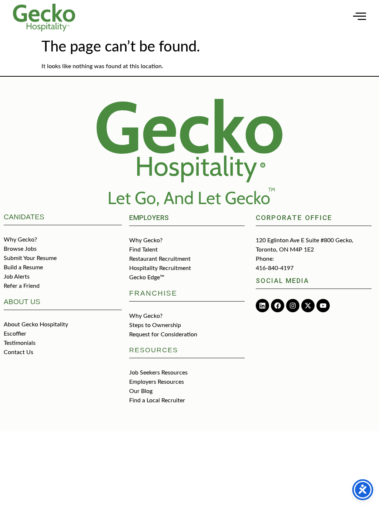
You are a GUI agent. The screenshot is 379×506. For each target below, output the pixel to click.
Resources (153, 350)
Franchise (153, 293)
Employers (149, 217)
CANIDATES (24, 217)
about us (22, 302)
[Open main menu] (359, 16)
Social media (282, 280)
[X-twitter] (308, 305)
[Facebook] (277, 305)
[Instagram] (292, 305)
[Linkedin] (262, 305)
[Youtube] (323, 305)
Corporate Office (294, 217)
